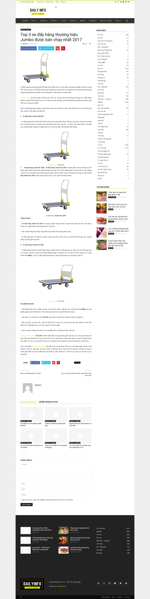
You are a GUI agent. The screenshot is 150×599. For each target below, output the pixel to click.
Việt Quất (101, 175)
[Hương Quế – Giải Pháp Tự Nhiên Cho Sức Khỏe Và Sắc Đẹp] (26, 550)
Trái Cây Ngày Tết (104, 151)
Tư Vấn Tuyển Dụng (104, 169)
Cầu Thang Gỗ (102, 59)
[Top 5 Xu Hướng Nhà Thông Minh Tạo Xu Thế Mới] (32, 436)
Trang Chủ (25, 21)
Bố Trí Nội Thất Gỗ (104, 56)
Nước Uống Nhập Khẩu (105, 114)
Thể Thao (53, 21)
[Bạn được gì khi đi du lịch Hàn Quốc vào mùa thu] (101, 208)
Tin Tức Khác (102, 148)
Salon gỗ (100, 120)
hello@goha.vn (62, 586)
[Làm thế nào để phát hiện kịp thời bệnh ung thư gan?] (101, 220)
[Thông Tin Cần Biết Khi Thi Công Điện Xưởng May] (56, 436)
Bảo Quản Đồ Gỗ (103, 53)
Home (22, 27)
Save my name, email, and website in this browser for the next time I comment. (47, 500)
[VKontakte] (128, 1)
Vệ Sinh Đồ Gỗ (102, 172)
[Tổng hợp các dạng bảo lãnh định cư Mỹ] (101, 196)
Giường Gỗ (101, 78)
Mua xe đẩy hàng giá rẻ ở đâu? (31, 373)
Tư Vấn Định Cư (103, 166)
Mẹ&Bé (82, 21)
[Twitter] (123, 1)
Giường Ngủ (102, 81)
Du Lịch (63, 21)
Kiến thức (101, 93)
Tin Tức (33, 21)
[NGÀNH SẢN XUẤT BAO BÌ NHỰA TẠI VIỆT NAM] (80, 414)
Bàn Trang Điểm (103, 47)
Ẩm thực (100, 35)
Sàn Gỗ (100, 123)
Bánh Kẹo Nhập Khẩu (105, 50)
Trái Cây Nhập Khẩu (104, 154)
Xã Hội (100, 179)
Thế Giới (100, 133)
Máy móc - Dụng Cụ (31, 27)
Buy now (127, 597)
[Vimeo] (126, 1)
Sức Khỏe (43, 21)
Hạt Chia (100, 84)
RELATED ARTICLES (29, 402)
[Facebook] (118, 1)
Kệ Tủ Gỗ (101, 90)
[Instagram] (121, 1)
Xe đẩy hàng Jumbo (28, 336)
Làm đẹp (101, 96)
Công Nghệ (92, 21)
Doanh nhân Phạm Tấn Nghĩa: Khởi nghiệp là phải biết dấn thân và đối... (118, 243)
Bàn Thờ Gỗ (102, 44)
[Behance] (115, 1)
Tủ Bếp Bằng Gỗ (103, 157)
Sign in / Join (40, 2)
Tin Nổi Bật (101, 142)
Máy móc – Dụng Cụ (106, 21)
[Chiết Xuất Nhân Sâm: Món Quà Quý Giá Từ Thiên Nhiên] (26, 540)
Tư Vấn (117, 21)
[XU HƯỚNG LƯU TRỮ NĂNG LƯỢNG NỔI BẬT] (32, 414)
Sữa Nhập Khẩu (103, 127)
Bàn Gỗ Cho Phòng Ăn (105, 41)
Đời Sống (72, 21)
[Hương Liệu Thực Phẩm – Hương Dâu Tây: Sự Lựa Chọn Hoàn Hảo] (26, 530)
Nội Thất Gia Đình (103, 108)
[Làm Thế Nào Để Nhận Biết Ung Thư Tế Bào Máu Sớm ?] (101, 233)
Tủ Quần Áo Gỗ (103, 160)
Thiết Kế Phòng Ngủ (104, 139)
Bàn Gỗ (100, 38)
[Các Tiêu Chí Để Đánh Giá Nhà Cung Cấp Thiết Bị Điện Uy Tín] (80, 436)
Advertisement (50, 2)
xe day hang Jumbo (38, 346)
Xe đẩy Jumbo (25, 98)
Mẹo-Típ (100, 105)
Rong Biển (101, 117)
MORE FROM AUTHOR (48, 402)
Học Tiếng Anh (102, 87)
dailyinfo (25, 43)
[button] (127, 20)
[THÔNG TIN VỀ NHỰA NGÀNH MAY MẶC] (56, 414)
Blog (57, 2)
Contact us (63, 2)
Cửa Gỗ (100, 65)
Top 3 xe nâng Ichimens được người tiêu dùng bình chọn (76, 374)
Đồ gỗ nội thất (102, 71)
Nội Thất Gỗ (102, 111)
